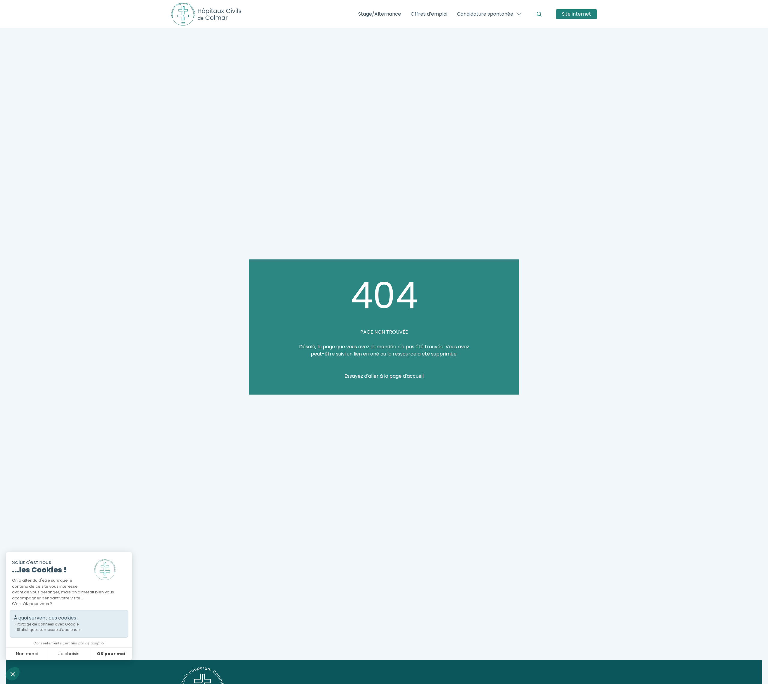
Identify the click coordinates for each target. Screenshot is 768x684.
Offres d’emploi (429, 13)
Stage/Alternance (379, 13)
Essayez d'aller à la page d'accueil (384, 376)
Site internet (576, 13)
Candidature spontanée (485, 13)
